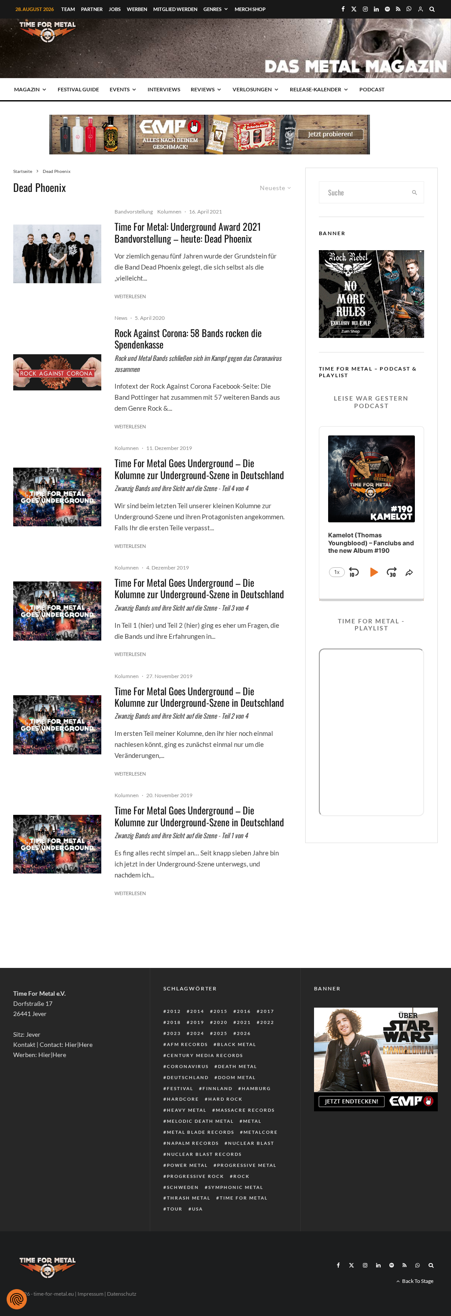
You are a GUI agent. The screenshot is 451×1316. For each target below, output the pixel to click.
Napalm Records (193, 1143)
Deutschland (188, 1077)
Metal (252, 1121)
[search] (415, 192)
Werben (137, 9)
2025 (221, 1033)
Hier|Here (78, 1044)
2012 (174, 1011)
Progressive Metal (247, 1165)
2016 (244, 1011)
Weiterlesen (130, 296)
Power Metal (187, 1165)
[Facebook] (343, 9)
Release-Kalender (315, 89)
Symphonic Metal (235, 1187)
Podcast (371, 89)
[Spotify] (387, 9)
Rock (241, 1176)
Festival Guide (78, 89)
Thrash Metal (189, 1197)
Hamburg (256, 1088)
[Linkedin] (376, 9)
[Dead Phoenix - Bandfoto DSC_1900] (57, 254)
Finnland (218, 1088)
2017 (267, 1011)
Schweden (183, 1187)
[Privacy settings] (17, 1299)
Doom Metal (237, 1077)
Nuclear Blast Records (204, 1154)
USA (197, 1208)
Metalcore (261, 1132)
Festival (180, 1088)
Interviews (164, 89)
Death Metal (237, 1066)
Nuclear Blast (251, 1143)
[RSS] (398, 9)
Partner (92, 9)
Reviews (202, 89)
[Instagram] (365, 9)
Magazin (27, 89)
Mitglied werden (175, 9)
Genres (212, 9)
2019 (197, 1022)
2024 (197, 1033)
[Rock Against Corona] (57, 372)
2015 (221, 1011)
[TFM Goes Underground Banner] (57, 497)
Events (119, 89)
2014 (197, 1011)
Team (68, 9)
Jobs (115, 9)
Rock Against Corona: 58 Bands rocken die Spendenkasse (188, 338)
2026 (244, 1033)
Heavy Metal (187, 1110)
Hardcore (183, 1099)
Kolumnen (169, 211)
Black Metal (236, 1044)
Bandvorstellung (134, 211)
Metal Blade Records (200, 1132)
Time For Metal (244, 1197)
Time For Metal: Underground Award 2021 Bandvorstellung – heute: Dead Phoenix (188, 232)
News (121, 318)
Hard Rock (225, 1099)
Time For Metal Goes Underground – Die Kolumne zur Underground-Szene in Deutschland (199, 468)
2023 (174, 1033)
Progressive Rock (195, 1176)
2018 (174, 1022)
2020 (221, 1022)
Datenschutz (122, 1293)
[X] (354, 9)
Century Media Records (205, 1055)
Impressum (91, 1293)
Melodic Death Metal (200, 1121)
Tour (175, 1208)
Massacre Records (245, 1110)
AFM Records (187, 1044)
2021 (244, 1022)
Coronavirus (188, 1066)
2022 (267, 1022)
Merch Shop (250, 9)
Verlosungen (252, 89)
